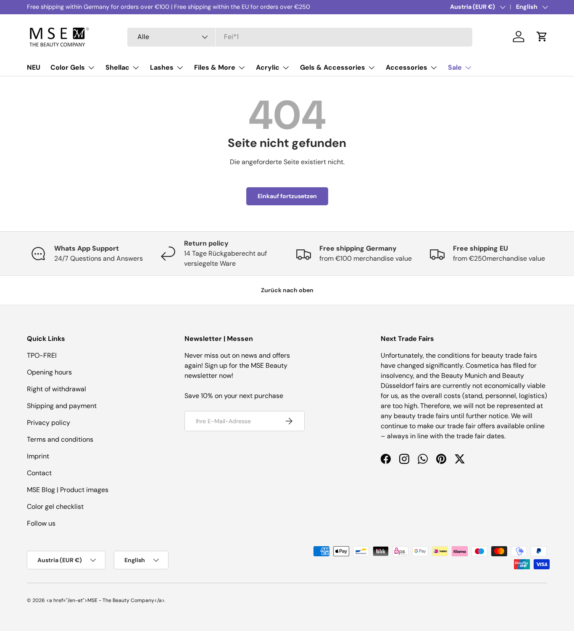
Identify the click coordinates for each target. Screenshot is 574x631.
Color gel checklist (55, 506)
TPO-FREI (42, 355)
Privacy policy (48, 422)
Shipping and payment (62, 405)
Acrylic (267, 67)
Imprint (38, 456)
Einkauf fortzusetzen (287, 196)
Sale (455, 67)
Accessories (406, 67)
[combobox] (299, 36)
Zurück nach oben (287, 290)
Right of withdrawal (56, 389)
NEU (33, 67)
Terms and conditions (60, 439)
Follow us (41, 523)
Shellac (117, 67)
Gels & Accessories (332, 67)
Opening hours (49, 372)
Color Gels (67, 67)
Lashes (162, 67)
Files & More (214, 67)
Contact (39, 473)
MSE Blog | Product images (67, 489)
